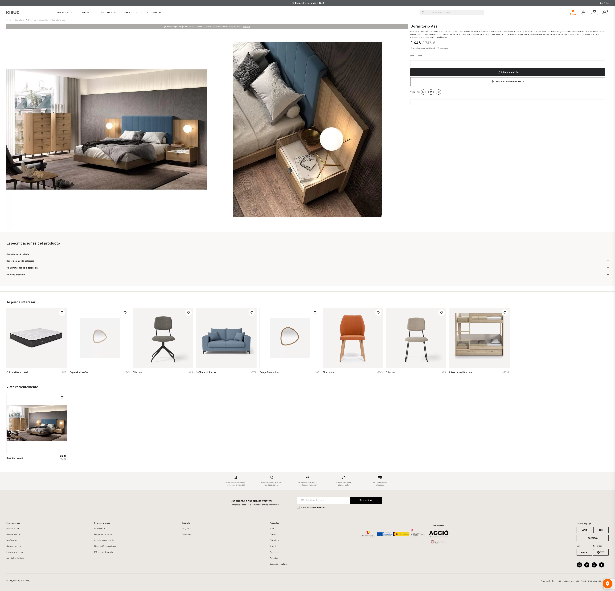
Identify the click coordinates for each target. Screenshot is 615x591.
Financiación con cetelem (105, 546)
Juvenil (273, 546)
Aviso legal (545, 581)
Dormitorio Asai (14, 458)
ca (607, 3)
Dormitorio (274, 540)
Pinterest (431, 92)
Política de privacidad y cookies (565, 581)
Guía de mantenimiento (104, 540)
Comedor (274, 534)
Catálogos (186, 534)
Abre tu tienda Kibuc (15, 558)
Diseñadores (11, 540)
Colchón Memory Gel (17, 372)
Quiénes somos (13, 528)
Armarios (274, 558)
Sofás (272, 528)
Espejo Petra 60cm (269, 372)
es (601, 3)
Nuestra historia (13, 534)
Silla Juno (138, 372)
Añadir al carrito (509, 72)
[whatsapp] (423, 92)
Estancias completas (278, 564)
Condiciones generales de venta (595, 581)
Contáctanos (99, 528)
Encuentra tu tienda (14, 552)
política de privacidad (316, 508)
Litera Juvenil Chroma (460, 372)
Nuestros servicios (14, 546)
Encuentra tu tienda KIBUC (309, 3)
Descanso (274, 552)
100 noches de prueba (103, 552)
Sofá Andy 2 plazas (206, 372)
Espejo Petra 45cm (79, 372)
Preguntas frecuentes (103, 534)
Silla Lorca (328, 372)
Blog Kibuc (187, 528)
